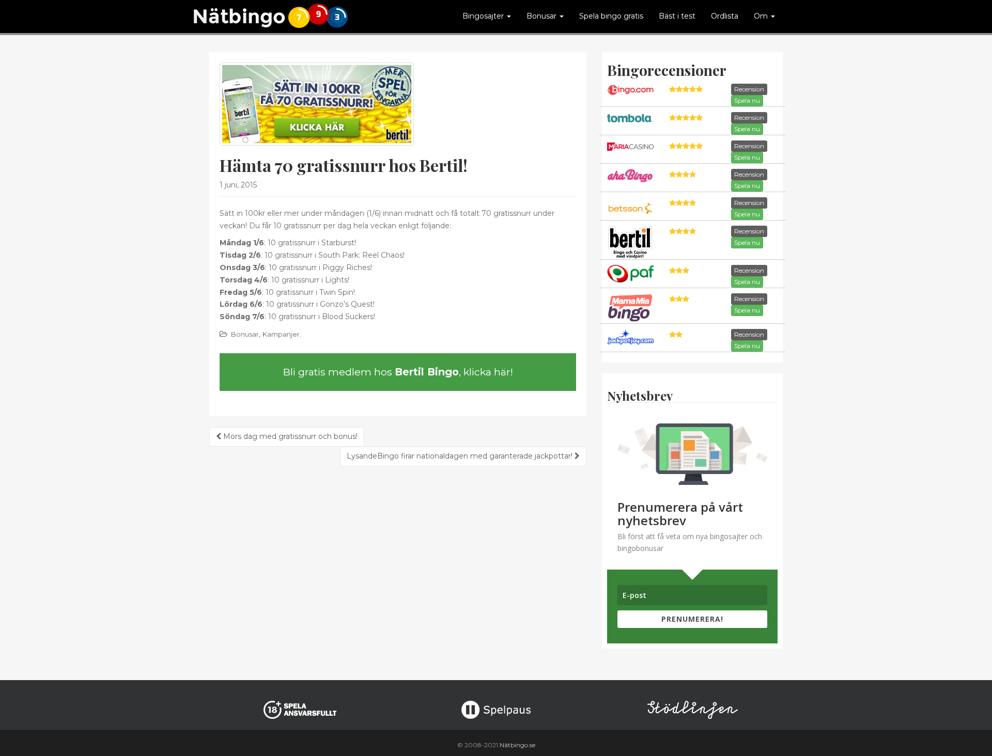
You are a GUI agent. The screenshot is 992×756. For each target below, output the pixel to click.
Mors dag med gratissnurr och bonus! (289, 436)
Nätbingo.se (517, 745)
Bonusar (245, 334)
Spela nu (747, 100)
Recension (749, 89)
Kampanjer (281, 334)
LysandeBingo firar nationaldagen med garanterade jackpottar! (461, 456)
